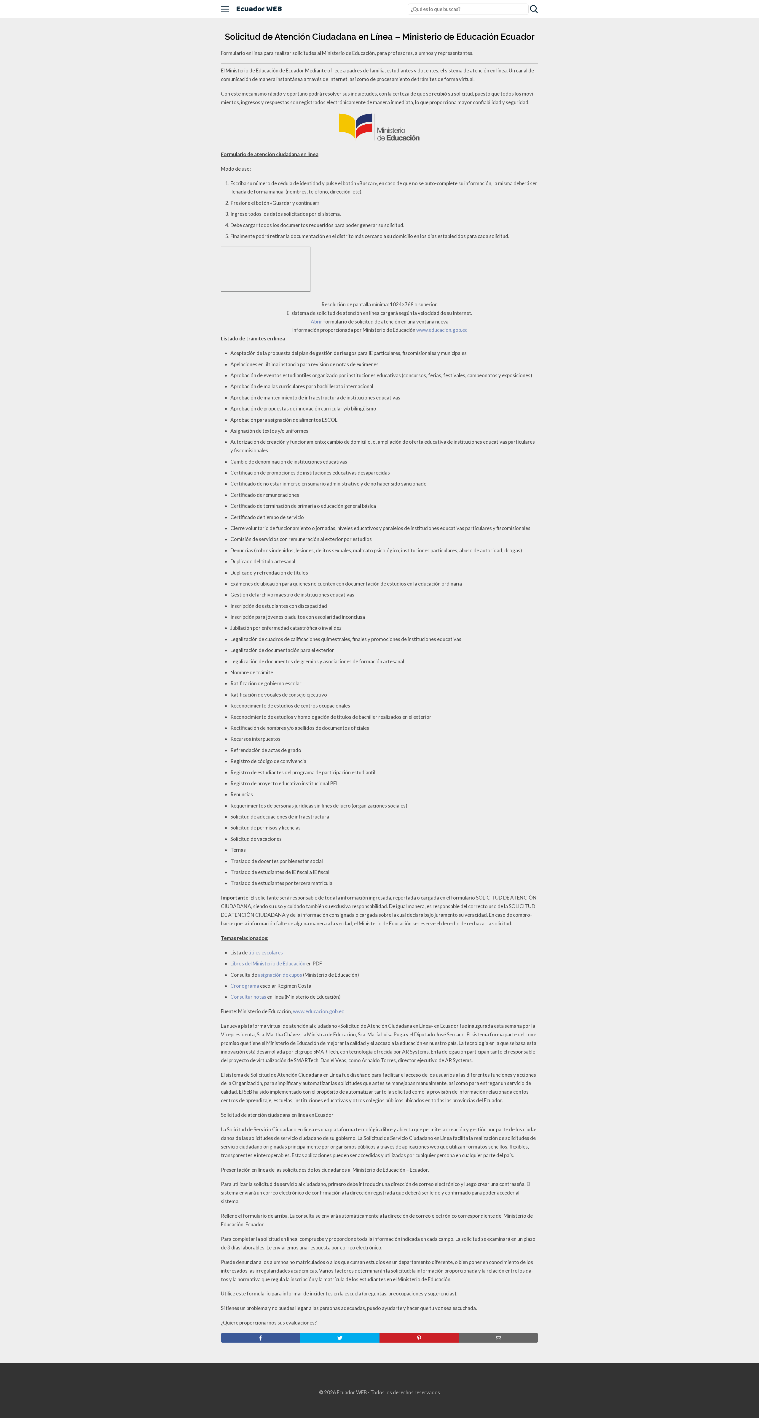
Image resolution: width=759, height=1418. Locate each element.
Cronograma (244, 986)
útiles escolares (265, 952)
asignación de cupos (280, 975)
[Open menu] (225, 9)
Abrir (316, 321)
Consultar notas (248, 997)
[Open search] (534, 9)
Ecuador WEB (259, 9)
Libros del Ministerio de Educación (267, 963)
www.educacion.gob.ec (441, 330)
